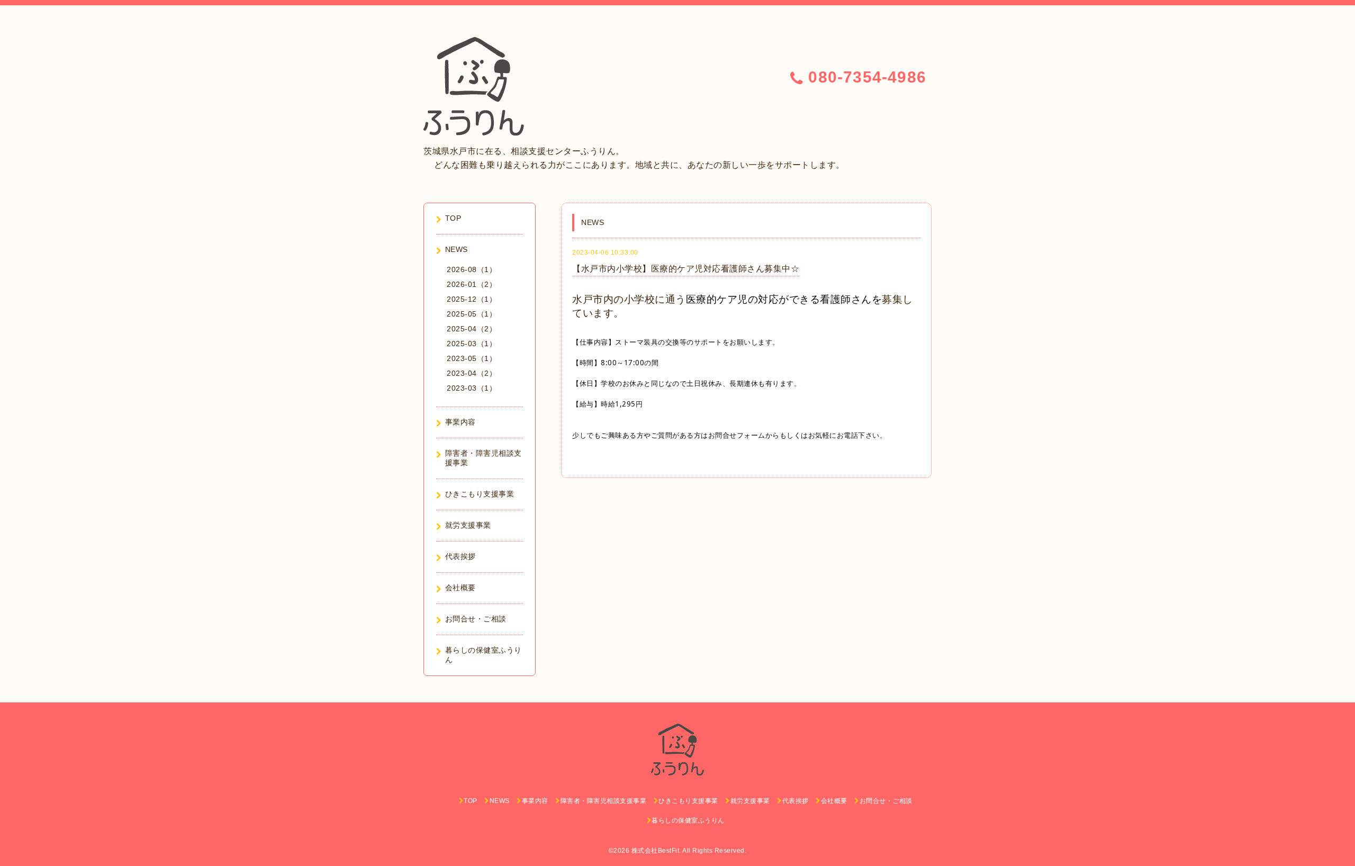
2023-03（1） (471, 388)
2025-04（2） (471, 328)
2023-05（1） (471, 358)
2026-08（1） (471, 269)
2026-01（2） (471, 284)
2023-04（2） (471, 373)
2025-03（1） (471, 343)
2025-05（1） (471, 314)
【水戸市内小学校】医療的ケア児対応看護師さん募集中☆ (685, 268)
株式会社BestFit (655, 850)
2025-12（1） (471, 299)
